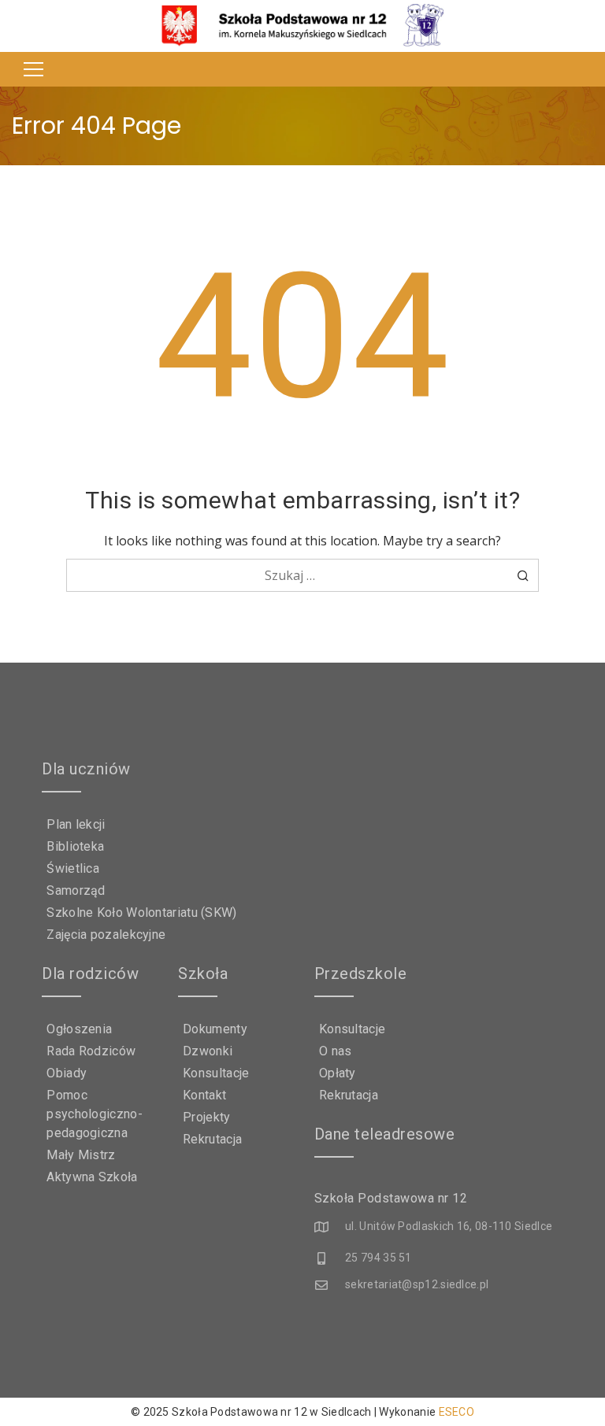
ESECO (457, 1412)
